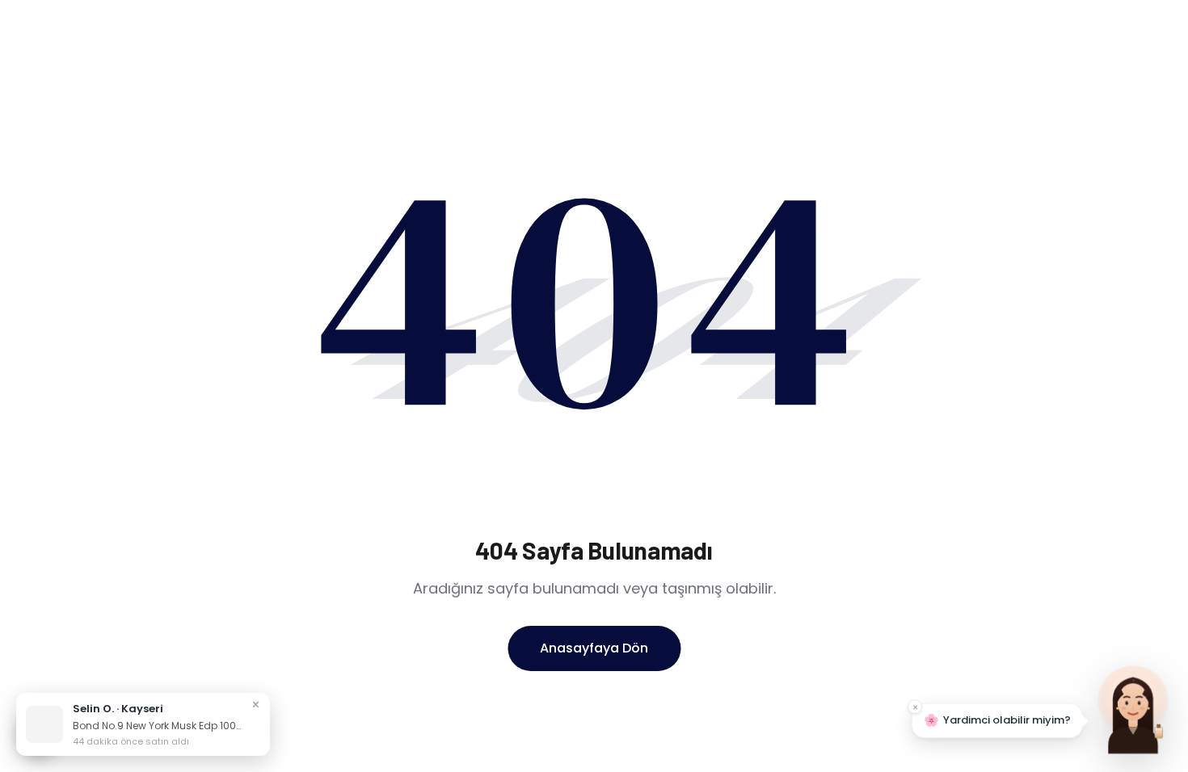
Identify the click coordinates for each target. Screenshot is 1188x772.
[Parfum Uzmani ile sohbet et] (1133, 707)
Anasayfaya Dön (594, 648)
